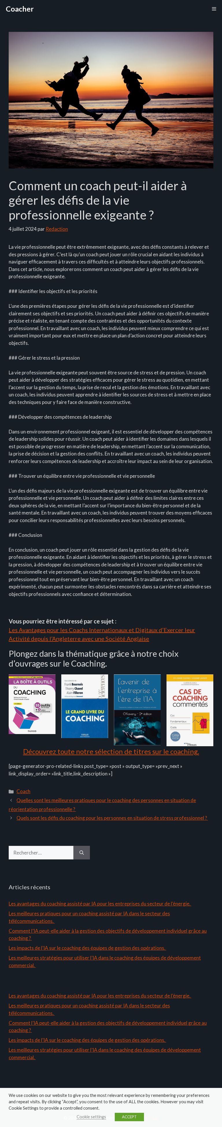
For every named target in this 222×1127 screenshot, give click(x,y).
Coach (23, 791)
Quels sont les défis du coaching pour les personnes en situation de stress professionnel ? (112, 818)
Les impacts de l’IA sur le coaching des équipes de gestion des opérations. (87, 948)
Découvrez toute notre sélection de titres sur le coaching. (111, 751)
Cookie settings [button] (91, 1116)
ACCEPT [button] (129, 1117)
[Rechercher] (81, 853)
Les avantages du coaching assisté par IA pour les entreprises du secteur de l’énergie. (100, 904)
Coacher (20, 8)
